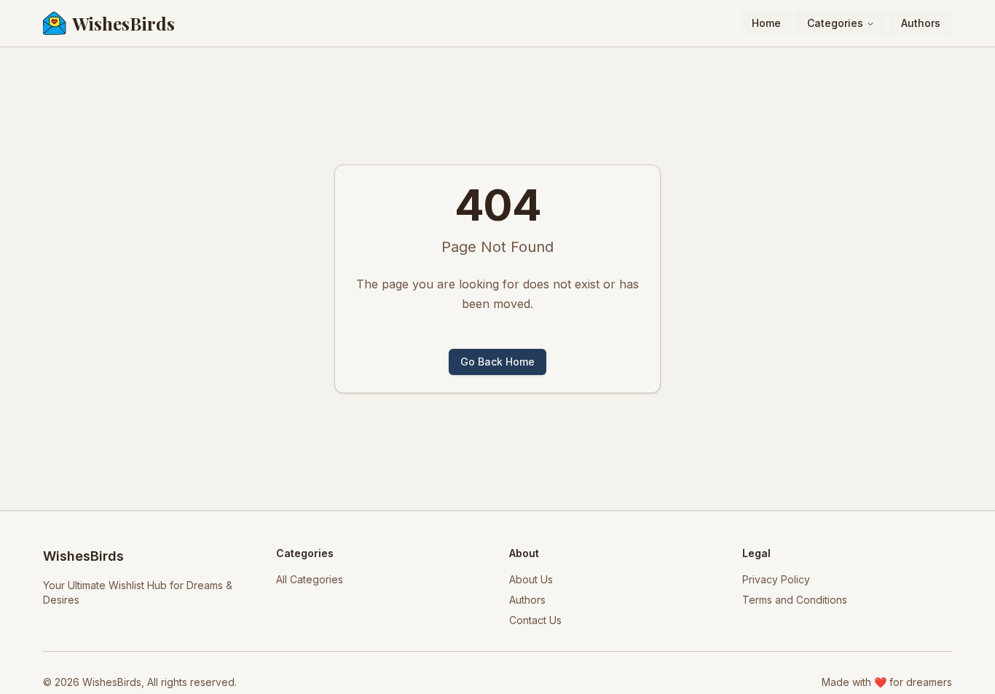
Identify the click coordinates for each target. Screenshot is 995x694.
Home (766, 23)
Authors (920, 23)
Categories (835, 23)
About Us (531, 579)
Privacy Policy (776, 579)
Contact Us (535, 620)
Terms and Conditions (794, 600)
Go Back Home (497, 361)
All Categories (309, 579)
